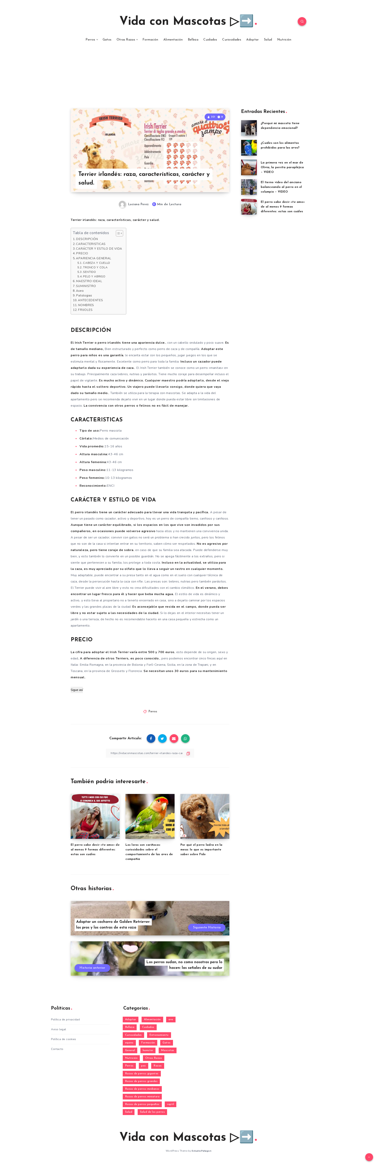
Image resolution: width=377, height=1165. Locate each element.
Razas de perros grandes (141, 1081)
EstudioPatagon (201, 1150)
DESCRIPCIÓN (87, 239)
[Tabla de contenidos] (119, 233)
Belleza (193, 39)
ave (170, 1019)
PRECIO (82, 253)
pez (143, 1065)
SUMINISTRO (86, 286)
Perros (90, 39)
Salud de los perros (152, 1112)
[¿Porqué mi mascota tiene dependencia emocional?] (249, 128)
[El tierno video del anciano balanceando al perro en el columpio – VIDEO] (249, 187)
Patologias (84, 295)
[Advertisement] (188, 79)
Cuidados (210, 39)
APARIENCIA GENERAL (93, 258)
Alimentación (173, 39)
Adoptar (252, 39)
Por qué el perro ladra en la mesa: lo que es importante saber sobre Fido (201, 850)
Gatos (107, 39)
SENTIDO (89, 272)
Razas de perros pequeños (142, 1104)
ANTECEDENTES (90, 300)
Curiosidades (231, 39)
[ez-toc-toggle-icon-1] (117, 233)
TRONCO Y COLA (95, 267)
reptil (170, 1104)
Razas (158, 1065)
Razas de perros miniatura (142, 1096)
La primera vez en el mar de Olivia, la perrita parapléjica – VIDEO (282, 167)
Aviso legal (58, 1029)
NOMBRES (86, 305)
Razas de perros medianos (142, 1088)
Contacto (57, 1049)
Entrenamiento (159, 1035)
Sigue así (77, 690)
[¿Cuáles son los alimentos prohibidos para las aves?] (249, 148)
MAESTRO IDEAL (89, 281)
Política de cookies (63, 1039)
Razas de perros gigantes (141, 1073)
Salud (268, 39)
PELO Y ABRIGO (94, 276)
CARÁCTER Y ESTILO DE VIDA (99, 249)
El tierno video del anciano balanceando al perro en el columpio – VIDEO (281, 187)
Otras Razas (126, 39)
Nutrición (284, 39)
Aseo (80, 291)
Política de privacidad (65, 1019)
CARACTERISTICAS (91, 244)
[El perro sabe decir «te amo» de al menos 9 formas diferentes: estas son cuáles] (249, 207)
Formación (150, 39)
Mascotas (167, 1050)
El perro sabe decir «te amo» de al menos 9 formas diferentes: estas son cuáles (95, 850)
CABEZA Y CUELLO (96, 263)
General (130, 1050)
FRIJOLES (85, 310)
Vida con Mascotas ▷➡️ (186, 22)
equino (129, 1042)
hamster (148, 1050)
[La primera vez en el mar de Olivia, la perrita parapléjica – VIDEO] (249, 167)
